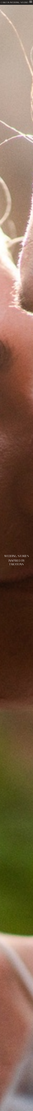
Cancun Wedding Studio (14, 2)
